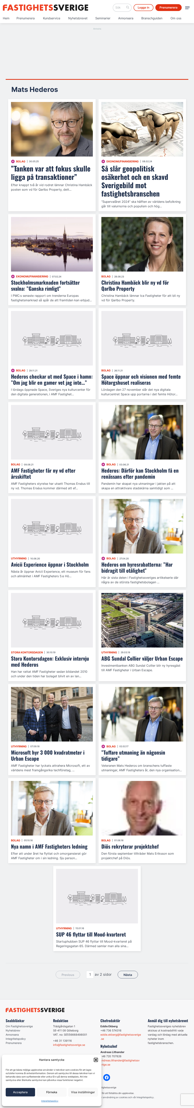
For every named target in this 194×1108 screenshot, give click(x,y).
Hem (6, 18)
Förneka (51, 1092)
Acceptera (20, 1092)
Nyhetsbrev (13, 1030)
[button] (96, 1060)
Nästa (128, 975)
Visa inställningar (83, 1092)
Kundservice (51, 18)
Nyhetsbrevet (78, 18)
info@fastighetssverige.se (69, 1044)
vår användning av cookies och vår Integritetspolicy (126, 1097)
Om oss (176, 18)
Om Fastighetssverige (19, 1026)
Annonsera (125, 18)
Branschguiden (151, 18)
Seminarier (102, 18)
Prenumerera (25, 18)
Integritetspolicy (49, 1100)
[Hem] (45, 8)
